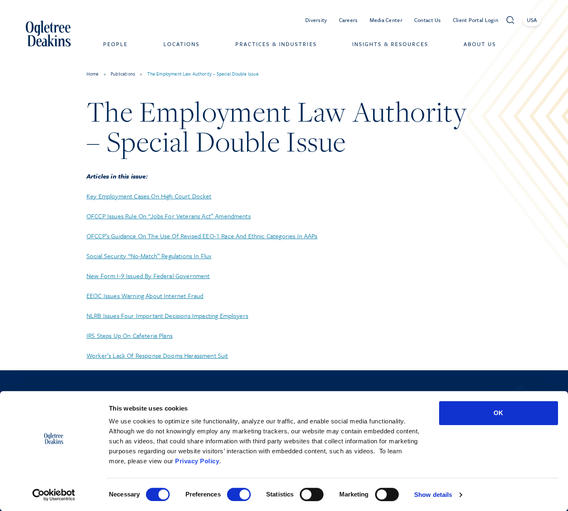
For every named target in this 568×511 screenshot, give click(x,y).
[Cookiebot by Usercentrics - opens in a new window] (53, 495)
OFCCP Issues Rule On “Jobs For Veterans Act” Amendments (168, 215)
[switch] (239, 494)
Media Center (386, 20)
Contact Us (427, 20)
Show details (433, 494)
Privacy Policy (197, 461)
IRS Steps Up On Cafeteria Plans (129, 335)
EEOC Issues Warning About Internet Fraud (144, 295)
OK (498, 412)
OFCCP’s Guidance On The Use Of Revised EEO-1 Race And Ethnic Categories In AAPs (202, 235)
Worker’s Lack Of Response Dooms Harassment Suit (157, 355)
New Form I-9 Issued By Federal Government (148, 275)
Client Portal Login (475, 20)
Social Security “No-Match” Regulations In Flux (148, 255)
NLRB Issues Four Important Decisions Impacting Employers (167, 315)
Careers (348, 20)
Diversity (316, 20)
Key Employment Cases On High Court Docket (149, 195)
